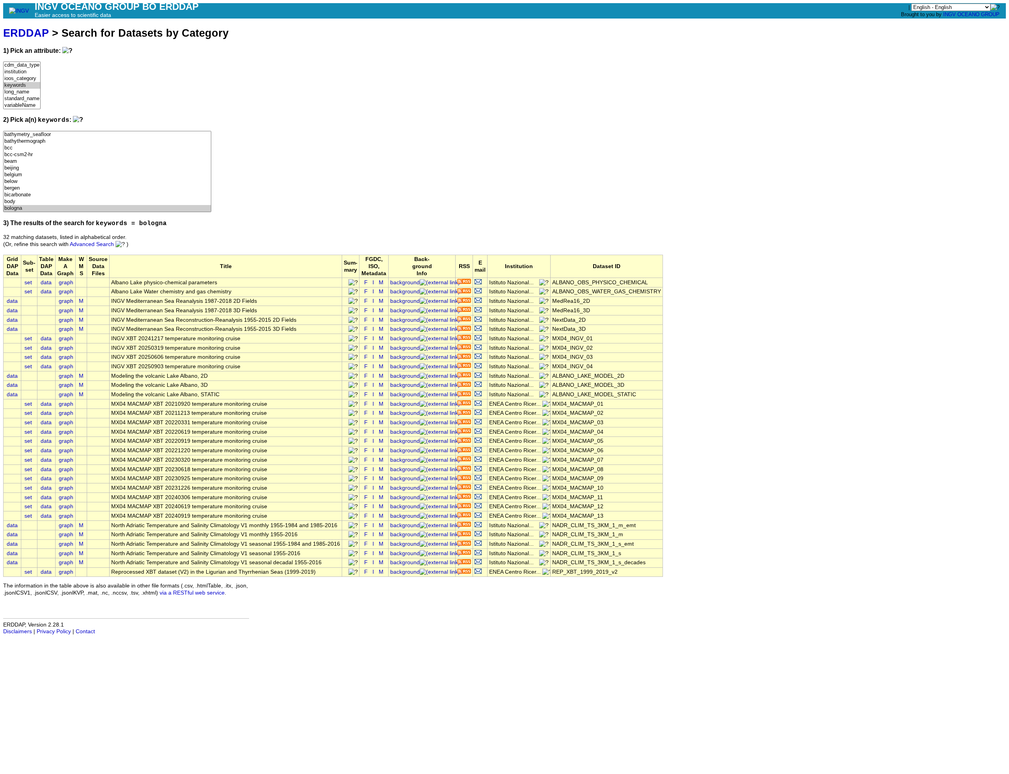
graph (66, 282)
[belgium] (107, 175)
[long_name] (22, 92)
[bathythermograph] (107, 141)
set (28, 282)
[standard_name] (22, 98)
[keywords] (22, 85)
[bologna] (107, 208)
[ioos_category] (22, 78)
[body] (107, 201)
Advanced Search (92, 244)
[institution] (22, 72)
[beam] (107, 161)
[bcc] (107, 148)
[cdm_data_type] (22, 65)
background (405, 282)
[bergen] (107, 188)
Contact (85, 631)
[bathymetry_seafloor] (107, 134)
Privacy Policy (54, 631)
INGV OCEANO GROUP (971, 14)
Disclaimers (17, 631)
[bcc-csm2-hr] (107, 154)
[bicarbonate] (107, 195)
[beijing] (107, 168)
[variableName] (22, 105)
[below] (107, 181)
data (46, 282)
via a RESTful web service (192, 593)
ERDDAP (26, 33)
